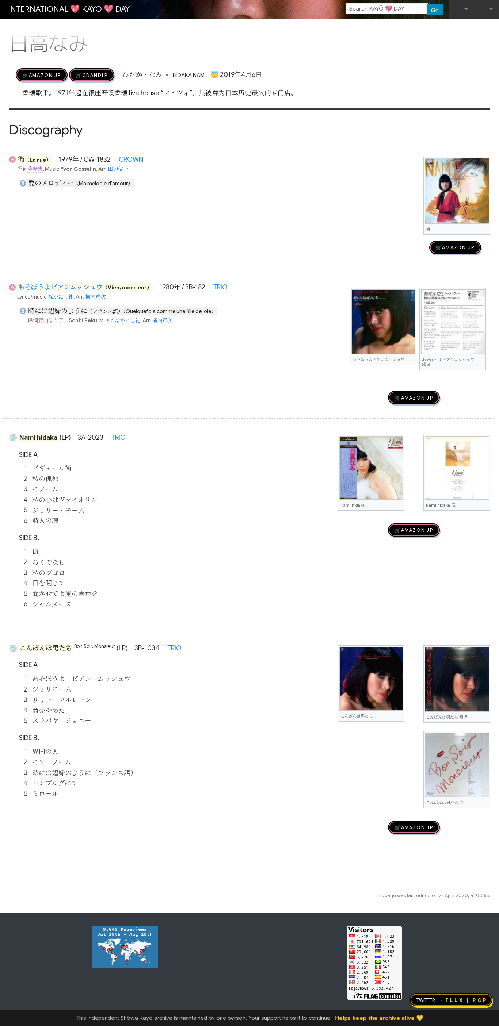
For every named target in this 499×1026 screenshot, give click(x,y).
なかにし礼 (60, 296)
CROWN (131, 159)
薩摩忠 (35, 169)
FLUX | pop (467, 1000)
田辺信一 (118, 169)
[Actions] (487, 28)
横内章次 (95, 296)
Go (435, 10)
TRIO (220, 287)
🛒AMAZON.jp (41, 75)
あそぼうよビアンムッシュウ (60, 287)
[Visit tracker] (125, 946)
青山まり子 (51, 320)
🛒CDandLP (92, 75)
